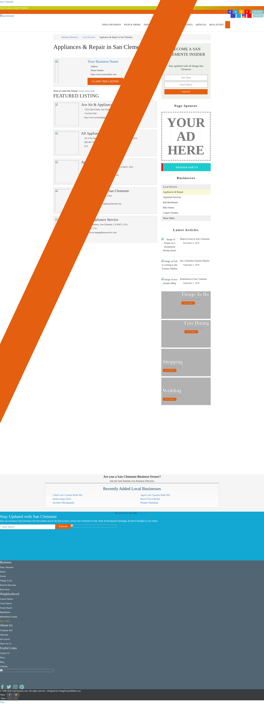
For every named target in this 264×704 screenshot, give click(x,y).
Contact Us (4, 653)
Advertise (258, 16)
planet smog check (62, 499)
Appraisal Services (172, 197)
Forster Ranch (6, 608)
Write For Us (5, 644)
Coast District (6, 603)
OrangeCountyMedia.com (70, 691)
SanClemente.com (20, 691)
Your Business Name (103, 61)
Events (188, 24)
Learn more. (143, 513)
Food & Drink (132, 24)
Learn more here (87, 91)
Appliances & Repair (173, 192)
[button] (111, 24)
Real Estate (216, 24)
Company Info (6, 630)
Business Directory (70, 37)
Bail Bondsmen (170, 202)
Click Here (188, 303)
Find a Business (111, 24)
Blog (2, 662)
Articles (201, 24)
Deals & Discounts (8, 585)
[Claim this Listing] (56, 71)
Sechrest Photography (63, 502)
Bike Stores (168, 207)
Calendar (4, 666)
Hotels (3, 572)
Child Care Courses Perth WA (67, 495)
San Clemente (6, 1)
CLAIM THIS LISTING (105, 81)
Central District (6, 599)
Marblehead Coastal (8, 617)
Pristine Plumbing (149, 502)
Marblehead (5, 612)
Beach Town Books (150, 499)
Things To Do (6, 581)
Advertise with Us (186, 167)
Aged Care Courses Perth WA (155, 495)
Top (2, 702)
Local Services (88, 37)
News (2, 657)
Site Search (5, 639)
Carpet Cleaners (170, 212)
